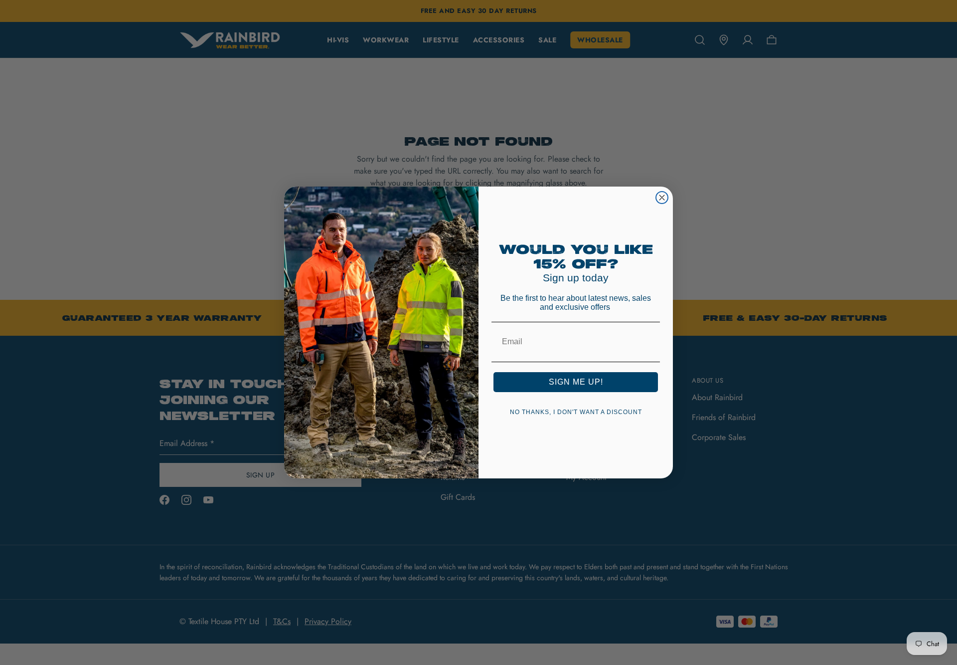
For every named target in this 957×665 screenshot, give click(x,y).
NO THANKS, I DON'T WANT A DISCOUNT (576, 412)
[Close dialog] (662, 198)
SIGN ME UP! (576, 382)
